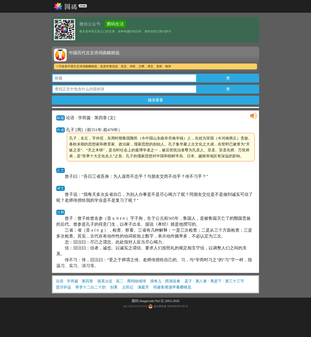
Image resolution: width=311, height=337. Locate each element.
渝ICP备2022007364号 (135, 306)
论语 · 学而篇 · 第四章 (74, 281)
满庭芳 (143, 287)
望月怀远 (63, 287)
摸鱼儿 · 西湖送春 (165, 281)
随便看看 (155, 100)
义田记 (127, 287)
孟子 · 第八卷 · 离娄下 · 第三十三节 (214, 281)
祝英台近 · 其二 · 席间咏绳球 (121, 281)
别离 (114, 287)
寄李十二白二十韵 (90, 287)
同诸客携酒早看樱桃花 (172, 287)
